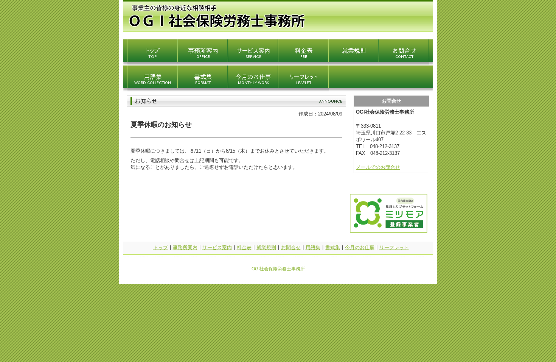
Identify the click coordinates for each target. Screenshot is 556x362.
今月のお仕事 (359, 247)
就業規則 (266, 247)
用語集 (313, 247)
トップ (160, 247)
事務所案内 (185, 247)
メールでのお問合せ (378, 167)
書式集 (332, 247)
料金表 (244, 247)
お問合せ (291, 247)
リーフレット (394, 247)
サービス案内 (217, 247)
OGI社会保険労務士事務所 (278, 269)
